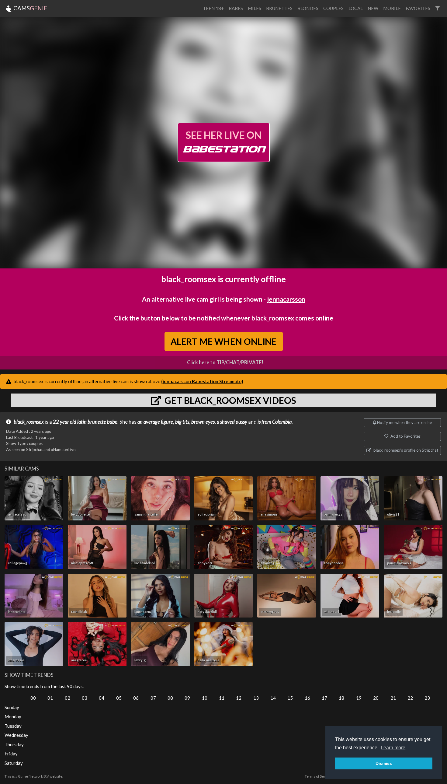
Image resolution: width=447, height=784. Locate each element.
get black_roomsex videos (229, 400)
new (373, 8)
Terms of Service (318, 776)
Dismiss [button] (384, 763)
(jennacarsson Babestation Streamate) (202, 381)
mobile (392, 8)
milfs (254, 8)
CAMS (29, 8)
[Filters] (437, 8)
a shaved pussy (232, 422)
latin (82, 422)
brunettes (279, 8)
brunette (97, 422)
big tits (182, 422)
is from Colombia (275, 422)
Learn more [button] (393, 747)
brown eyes (203, 422)
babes (236, 8)
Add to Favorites (405, 436)
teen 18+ (213, 8)
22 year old (64, 422)
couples (333, 8)
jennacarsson (286, 299)
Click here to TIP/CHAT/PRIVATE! (225, 362)
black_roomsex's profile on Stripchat (405, 450)
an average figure (155, 422)
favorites (418, 8)
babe (112, 422)
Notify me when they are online (404, 422)
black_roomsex (188, 279)
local (355, 8)
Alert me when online (223, 341)
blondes (307, 8)
